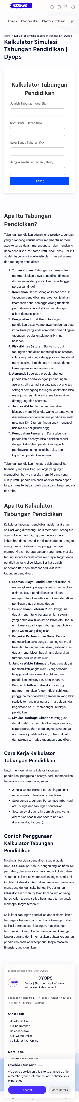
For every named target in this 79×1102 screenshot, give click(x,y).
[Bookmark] (59, 7)
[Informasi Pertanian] (53, 21)
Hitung (39, 181)
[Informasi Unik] (29, 21)
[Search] (52, 7)
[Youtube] (66, 998)
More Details (59, 1090)
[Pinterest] (26, 1003)
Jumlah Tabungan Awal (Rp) (29, 103)
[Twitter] (54, 998)
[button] (66, 5)
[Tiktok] (14, 1003)
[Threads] (42, 998)
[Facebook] (14, 998)
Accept (27, 1090)
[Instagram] (29, 998)
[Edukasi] (12, 21)
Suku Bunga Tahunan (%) (27, 142)
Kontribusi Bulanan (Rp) (26, 123)
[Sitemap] (39, 1003)
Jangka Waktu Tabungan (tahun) (31, 162)
